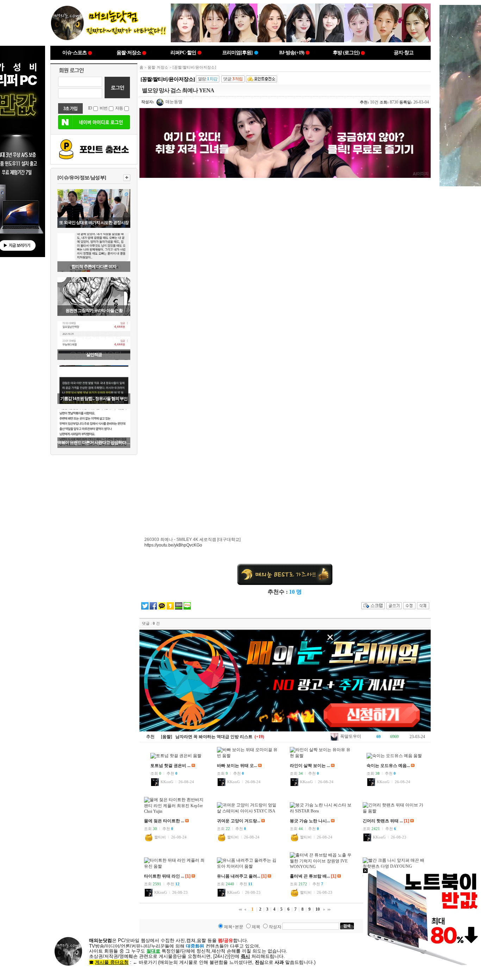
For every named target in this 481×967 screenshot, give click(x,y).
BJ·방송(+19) (291, 52)
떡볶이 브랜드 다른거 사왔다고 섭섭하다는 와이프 (93, 442)
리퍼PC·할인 (183, 52)
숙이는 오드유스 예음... (388, 765)
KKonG (166, 782)
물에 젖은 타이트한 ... (164, 820)
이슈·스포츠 (74, 52)
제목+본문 (233, 926)
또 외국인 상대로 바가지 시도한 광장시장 (94, 222)
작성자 (275, 926)
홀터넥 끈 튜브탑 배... (310, 876)
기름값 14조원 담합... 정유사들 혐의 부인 (93, 398)
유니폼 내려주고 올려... (238, 876)
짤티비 (159, 837)
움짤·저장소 (129, 52)
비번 (103, 108)
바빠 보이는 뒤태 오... (237, 765)
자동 (119, 108)
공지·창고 (403, 52)
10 (318, 909)
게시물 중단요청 (112, 962)
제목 (256, 926)
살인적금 (94, 354)
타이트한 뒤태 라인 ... (164, 876)
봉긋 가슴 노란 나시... (310, 820)
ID (90, 108)
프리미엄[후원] (237, 52)
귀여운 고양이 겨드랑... (238, 820)
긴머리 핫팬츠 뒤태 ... (383, 820)
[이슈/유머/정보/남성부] (81, 177)
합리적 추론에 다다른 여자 (93, 266)
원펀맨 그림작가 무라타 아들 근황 (94, 310)
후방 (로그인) (346, 52)
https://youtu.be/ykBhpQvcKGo (173, 545)
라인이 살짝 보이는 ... (310, 765)
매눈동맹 (173, 101)
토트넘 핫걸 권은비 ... (170, 765)
